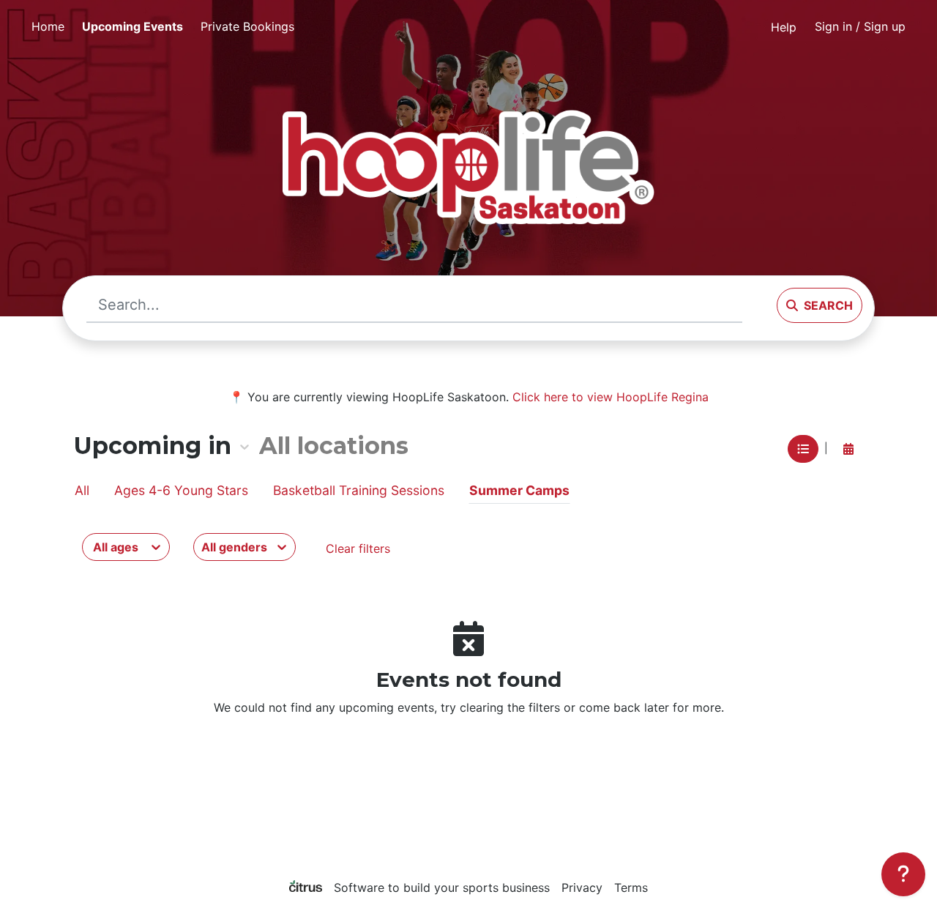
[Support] (903, 874)
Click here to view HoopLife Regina (610, 397)
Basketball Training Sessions (358, 490)
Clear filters (358, 548)
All (82, 490)
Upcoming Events (132, 26)
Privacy (581, 887)
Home (47, 26)
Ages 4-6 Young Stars (181, 490)
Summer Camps (519, 490)
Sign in (860, 26)
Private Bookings (247, 26)
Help (783, 27)
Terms (631, 887)
